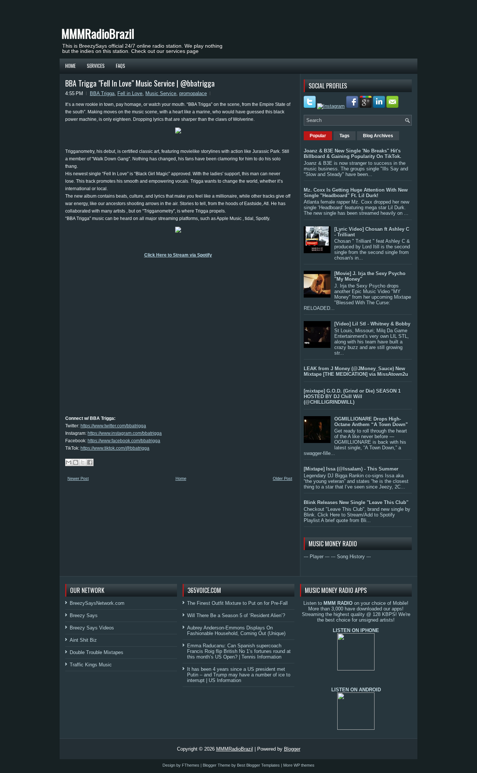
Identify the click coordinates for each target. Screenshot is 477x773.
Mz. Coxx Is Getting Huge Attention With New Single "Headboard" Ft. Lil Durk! (356, 192)
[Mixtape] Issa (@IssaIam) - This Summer (351, 469)
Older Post (282, 478)
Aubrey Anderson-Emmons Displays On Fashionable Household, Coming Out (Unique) (236, 630)
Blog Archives (378, 135)
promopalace (193, 93)
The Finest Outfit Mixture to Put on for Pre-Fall (237, 603)
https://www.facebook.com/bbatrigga (124, 440)
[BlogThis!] (75, 462)
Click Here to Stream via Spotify (178, 255)
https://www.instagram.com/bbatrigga (125, 433)
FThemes (190, 765)
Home (70, 65)
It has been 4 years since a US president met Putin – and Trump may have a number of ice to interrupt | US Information (238, 674)
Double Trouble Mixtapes (96, 652)
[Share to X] (82, 462)
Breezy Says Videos (92, 628)
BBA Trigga (102, 93)
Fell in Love (129, 93)
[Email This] (68, 462)
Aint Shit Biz (83, 640)
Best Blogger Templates (258, 765)
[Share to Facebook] (90, 462)
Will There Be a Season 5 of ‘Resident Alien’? (236, 615)
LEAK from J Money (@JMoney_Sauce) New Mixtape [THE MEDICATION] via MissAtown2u (356, 371)
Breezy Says (84, 615)
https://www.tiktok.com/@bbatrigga (114, 448)
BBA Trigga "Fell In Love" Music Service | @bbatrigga (140, 83)
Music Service (160, 93)
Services (96, 65)
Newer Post (78, 478)
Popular (318, 135)
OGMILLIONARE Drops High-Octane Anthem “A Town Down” (371, 421)
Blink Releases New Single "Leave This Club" (356, 502)
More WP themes (299, 765)
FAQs (120, 65)
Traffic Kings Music (91, 664)
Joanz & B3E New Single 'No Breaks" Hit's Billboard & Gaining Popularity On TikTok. (352, 153)
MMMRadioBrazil (97, 33)
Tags (344, 135)
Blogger (292, 749)
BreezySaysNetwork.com (97, 603)
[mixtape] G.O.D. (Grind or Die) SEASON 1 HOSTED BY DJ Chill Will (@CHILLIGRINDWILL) (352, 396)
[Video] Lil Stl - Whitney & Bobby (372, 324)
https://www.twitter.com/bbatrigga (113, 425)
